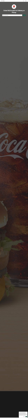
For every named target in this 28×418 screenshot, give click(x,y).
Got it (26, 416)
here (24, 415)
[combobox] (13, 15)
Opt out (24, 416)
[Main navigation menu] (1, 1)
